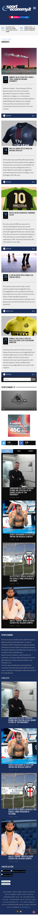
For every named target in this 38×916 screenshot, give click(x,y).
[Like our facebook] (21, 444)
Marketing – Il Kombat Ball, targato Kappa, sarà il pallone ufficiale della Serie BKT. (30, 30)
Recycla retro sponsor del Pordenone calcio (22, 215)
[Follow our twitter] (3, 444)
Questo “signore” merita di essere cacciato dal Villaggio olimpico (22, 623)
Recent (19, 452)
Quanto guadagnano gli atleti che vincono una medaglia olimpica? (22, 537)
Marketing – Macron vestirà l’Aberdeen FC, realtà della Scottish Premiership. (11, 29)
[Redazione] (5, 873)
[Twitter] (20, 912)
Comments (30, 452)
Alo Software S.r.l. (25, 908)
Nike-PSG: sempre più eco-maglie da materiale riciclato (20, 151)
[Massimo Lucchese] (18, 873)
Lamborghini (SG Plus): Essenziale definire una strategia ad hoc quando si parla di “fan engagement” (22, 492)
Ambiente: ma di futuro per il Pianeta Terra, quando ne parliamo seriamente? (21, 81)
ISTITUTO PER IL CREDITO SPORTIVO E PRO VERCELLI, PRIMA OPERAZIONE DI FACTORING (22, 580)
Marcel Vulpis (9, 312)
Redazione (8, 117)
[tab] (7, 452)
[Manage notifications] (33, 912)
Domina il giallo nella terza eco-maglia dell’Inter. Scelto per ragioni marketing (21, 342)
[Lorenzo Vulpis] (7, 876)
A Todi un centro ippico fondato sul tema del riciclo (21, 278)
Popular (7, 452)
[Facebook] (17, 912)
